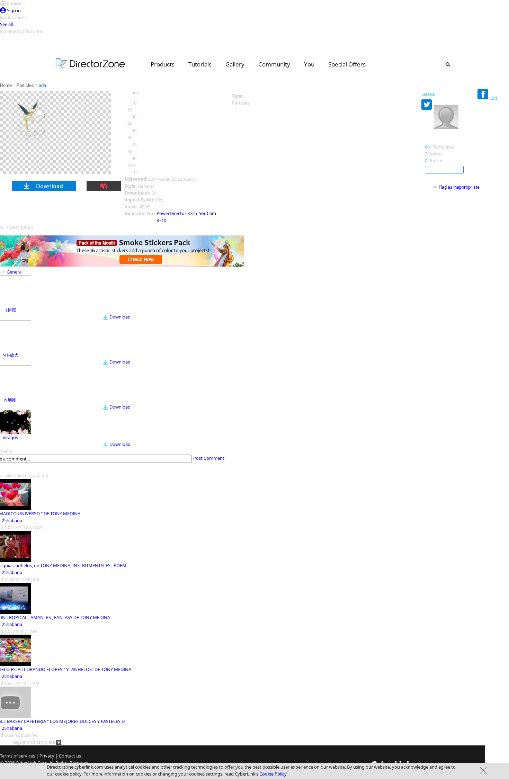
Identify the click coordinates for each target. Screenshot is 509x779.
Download (120, 317)
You (309, 64)
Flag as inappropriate (459, 187)
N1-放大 (10, 355)
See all (6, 24)
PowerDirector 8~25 (177, 213)
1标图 (10, 310)
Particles (25, 85)
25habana (12, 520)
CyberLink (26, 763)
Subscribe (444, 170)
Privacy (46, 756)
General (15, 272)
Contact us (70, 756)
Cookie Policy (272, 774)
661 (428, 147)
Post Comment (208, 458)
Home (6, 85)
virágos (10, 437)
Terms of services (17, 756)
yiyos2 (433, 139)
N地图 (10, 400)
